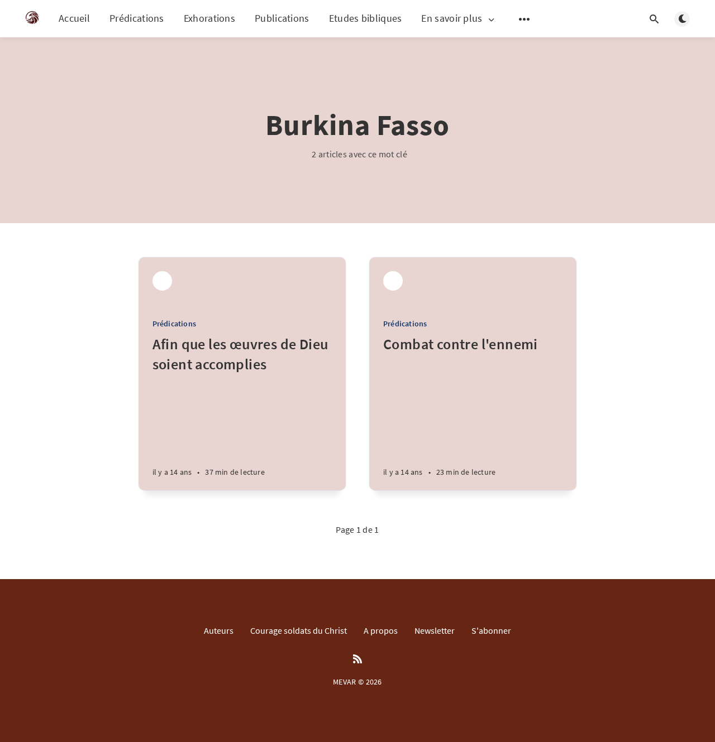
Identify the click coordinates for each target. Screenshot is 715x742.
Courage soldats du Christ (298, 630)
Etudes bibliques (365, 18)
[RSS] (357, 659)
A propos (381, 630)
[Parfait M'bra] (162, 281)
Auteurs (218, 630)
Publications (282, 18)
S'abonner (491, 630)
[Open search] (654, 19)
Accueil (74, 18)
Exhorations (209, 18)
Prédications (136, 18)
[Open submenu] (524, 19)
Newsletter (434, 630)
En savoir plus (451, 19)
